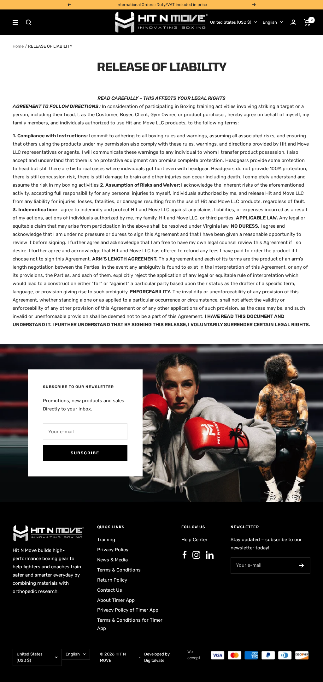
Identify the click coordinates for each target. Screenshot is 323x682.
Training (106, 539)
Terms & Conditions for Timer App (129, 624)
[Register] (301, 565)
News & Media (112, 560)
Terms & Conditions (119, 570)
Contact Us (109, 590)
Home (18, 46)
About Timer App (116, 600)
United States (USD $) (230, 22)
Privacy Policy (112, 550)
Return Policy (112, 580)
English (270, 22)
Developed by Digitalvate (157, 657)
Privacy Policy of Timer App (127, 610)
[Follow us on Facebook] (184, 555)
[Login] (293, 22)
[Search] (29, 22)
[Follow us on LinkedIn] (209, 555)
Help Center (194, 539)
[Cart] (307, 22)
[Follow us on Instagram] (196, 555)
